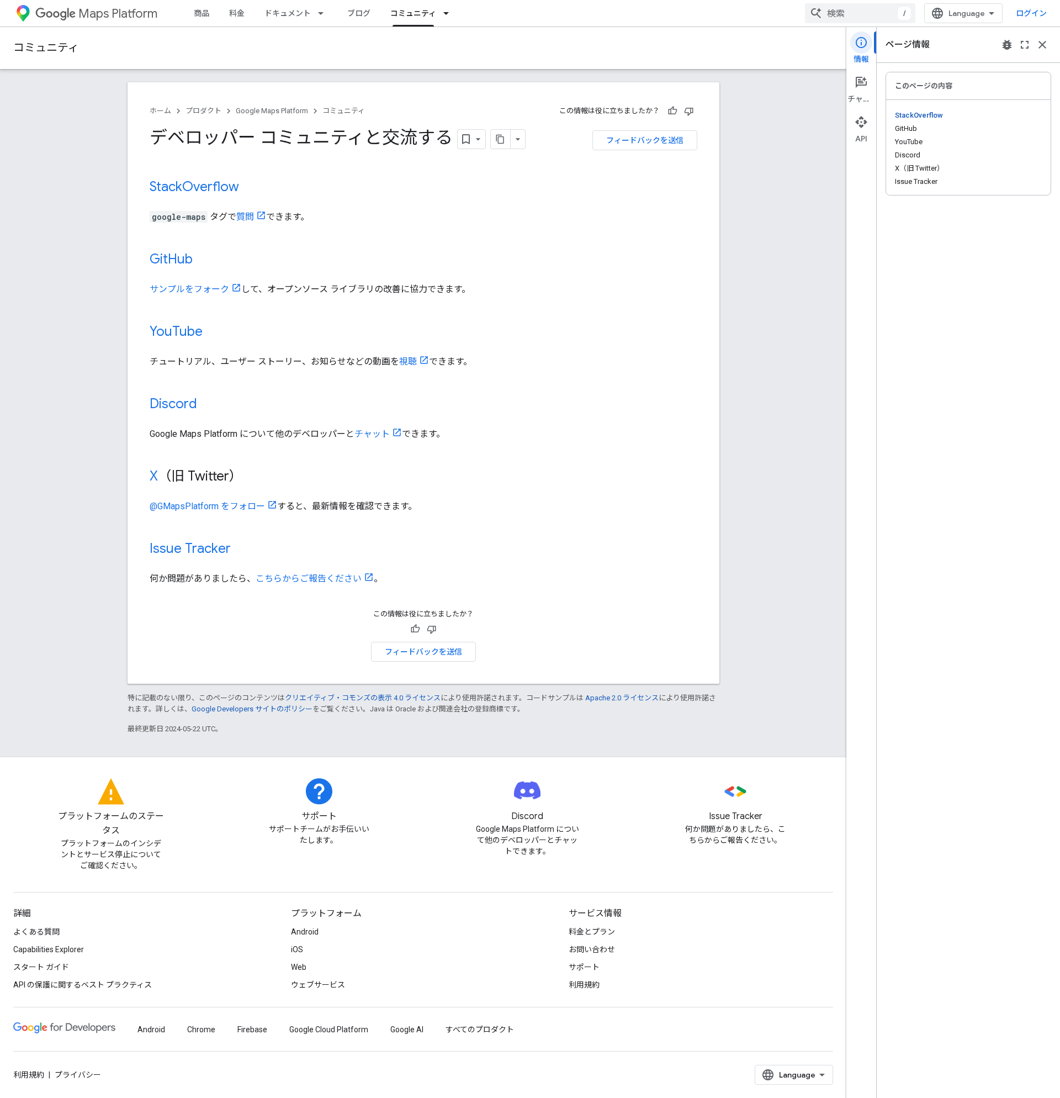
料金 (237, 13)
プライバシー (78, 1074)
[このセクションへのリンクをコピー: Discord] (208, 404)
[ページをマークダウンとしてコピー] (501, 139)
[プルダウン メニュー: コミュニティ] (449, 13)
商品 (201, 13)
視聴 (408, 361)
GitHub (171, 259)
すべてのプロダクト (480, 1029)
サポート (584, 967)
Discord (173, 403)
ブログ (358, 13)
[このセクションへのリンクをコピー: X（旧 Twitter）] (253, 477)
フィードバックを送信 (644, 140)
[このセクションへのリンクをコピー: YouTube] (214, 332)
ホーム (160, 111)
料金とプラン (592, 931)
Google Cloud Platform (328, 1029)
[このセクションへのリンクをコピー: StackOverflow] (250, 187)
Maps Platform (117, 13)
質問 (245, 217)
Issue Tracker (190, 548)
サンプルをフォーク (189, 289)
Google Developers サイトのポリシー (252, 709)
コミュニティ (413, 13)
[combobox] (860, 13)
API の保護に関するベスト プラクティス (82, 984)
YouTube (176, 331)
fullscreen (1024, 44)
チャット (372, 434)
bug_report (1007, 44)
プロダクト (203, 111)
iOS (297, 949)
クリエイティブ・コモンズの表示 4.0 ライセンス (363, 698)
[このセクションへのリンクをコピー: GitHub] (204, 260)
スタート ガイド (41, 967)
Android (305, 931)
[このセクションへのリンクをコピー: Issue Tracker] (242, 549)
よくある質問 (36, 931)
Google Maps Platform (272, 111)
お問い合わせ (592, 949)
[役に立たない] (689, 111)
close (1042, 44)
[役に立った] (672, 111)
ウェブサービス (318, 984)
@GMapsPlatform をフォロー (207, 506)
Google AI (406, 1029)
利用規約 (584, 984)
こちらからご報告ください (309, 578)
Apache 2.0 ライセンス (622, 698)
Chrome (201, 1029)
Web (298, 967)
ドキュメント (287, 13)
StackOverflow (194, 186)
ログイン (1031, 13)
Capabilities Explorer (48, 949)
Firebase (252, 1029)
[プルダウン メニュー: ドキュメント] (324, 13)
